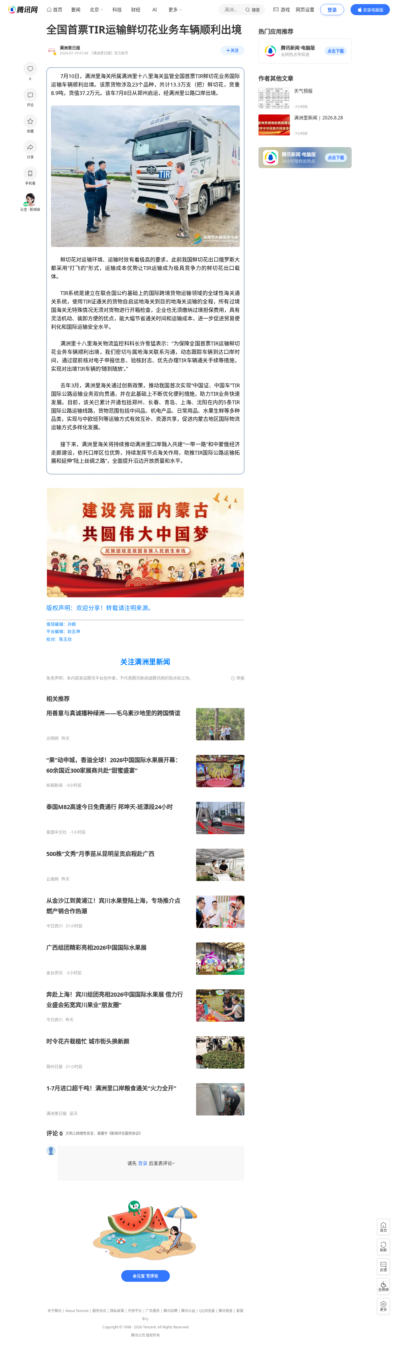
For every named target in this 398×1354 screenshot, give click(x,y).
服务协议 (99, 1310)
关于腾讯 (54, 1310)
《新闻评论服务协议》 (125, 1133)
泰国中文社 (56, 832)
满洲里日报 (56, 1113)
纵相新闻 (54, 785)
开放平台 (135, 1310)
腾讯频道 (226, 1310)
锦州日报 (54, 1067)
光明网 (52, 738)
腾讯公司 (138, 1335)
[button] (336, 51)
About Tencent (77, 1310)
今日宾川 (54, 926)
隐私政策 (117, 1310)
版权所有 (153, 1335)
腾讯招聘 (170, 1310)
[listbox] (145, 905)
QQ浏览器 (207, 1310)
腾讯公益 (188, 1310)
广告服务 (153, 1310)
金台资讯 (54, 973)
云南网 (52, 879)
